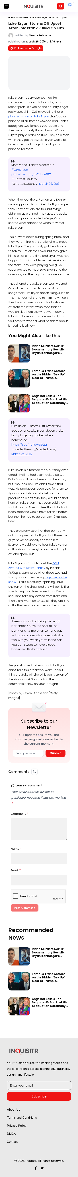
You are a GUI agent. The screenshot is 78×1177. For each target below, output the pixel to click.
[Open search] (60, 6)
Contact (12, 1141)
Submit (55, 753)
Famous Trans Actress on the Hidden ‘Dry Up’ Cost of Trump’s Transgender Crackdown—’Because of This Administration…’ (50, 380)
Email (16, 870)
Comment (19, 814)
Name (16, 849)
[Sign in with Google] (70, 5)
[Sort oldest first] (34, 772)
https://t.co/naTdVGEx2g (29, 445)
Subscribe (39, 1096)
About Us (13, 1109)
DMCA (11, 1133)
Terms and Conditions (22, 1117)
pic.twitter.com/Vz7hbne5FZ (31, 174)
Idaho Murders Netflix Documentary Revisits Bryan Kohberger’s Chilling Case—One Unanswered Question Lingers (48, 355)
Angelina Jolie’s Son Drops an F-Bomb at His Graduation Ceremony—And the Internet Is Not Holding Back (50, 403)
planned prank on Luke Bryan (29, 116)
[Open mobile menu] (6, 6)
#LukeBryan (19, 170)
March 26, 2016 (49, 184)
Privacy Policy (16, 1125)
